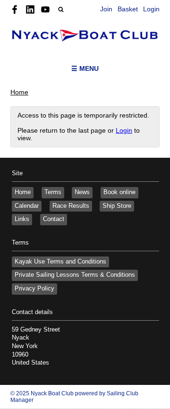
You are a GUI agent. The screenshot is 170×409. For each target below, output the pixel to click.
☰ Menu (85, 68)
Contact (53, 219)
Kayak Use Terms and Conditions (60, 261)
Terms (52, 192)
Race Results (70, 206)
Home (19, 92)
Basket (128, 9)
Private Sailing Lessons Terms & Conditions (75, 275)
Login (151, 9)
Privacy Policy (34, 288)
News (82, 192)
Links (22, 219)
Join (106, 9)
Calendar (27, 206)
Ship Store (116, 206)
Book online (119, 192)
